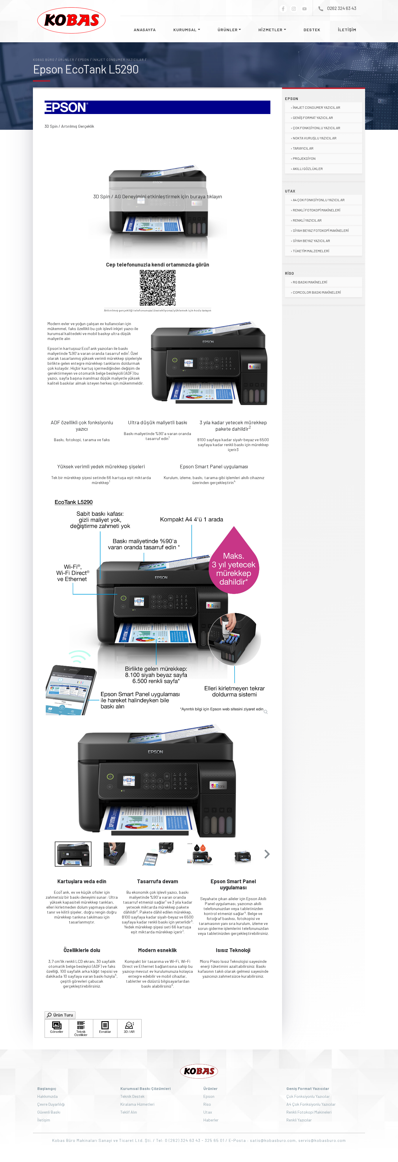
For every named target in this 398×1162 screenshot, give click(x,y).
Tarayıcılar (303, 148)
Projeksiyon (304, 158)
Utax (290, 191)
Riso (289, 273)
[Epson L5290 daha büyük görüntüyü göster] (157, 603)
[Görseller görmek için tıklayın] (57, 1028)
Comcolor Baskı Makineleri (317, 292)
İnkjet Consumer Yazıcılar (316, 107)
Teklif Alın (128, 1112)
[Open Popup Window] (60, 1014)
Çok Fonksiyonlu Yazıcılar (316, 128)
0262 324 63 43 (341, 8)
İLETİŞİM (347, 29)
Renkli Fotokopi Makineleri (316, 210)
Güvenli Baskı (48, 1112)
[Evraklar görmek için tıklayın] (105, 1028)
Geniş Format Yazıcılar (313, 117)
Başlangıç (46, 1088)
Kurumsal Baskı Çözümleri (145, 1088)
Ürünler (210, 1088)
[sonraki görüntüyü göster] (264, 781)
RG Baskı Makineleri (310, 282)
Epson (291, 98)
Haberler (211, 1119)
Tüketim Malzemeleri (311, 251)
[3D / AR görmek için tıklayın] (129, 1028)
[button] (266, 854)
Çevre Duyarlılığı (51, 1104)
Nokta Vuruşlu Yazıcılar (315, 138)
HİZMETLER (270, 29)
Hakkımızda (47, 1096)
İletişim (43, 1119)
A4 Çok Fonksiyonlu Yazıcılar (319, 200)
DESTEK (312, 29)
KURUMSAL (185, 29)
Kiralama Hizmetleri (137, 1104)
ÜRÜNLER (228, 29)
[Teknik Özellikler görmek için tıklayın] (81, 1028)
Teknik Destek (132, 1096)
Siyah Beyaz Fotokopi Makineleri (321, 230)
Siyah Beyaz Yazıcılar (311, 241)
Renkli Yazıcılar (307, 220)
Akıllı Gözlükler (308, 168)
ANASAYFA (145, 29)
